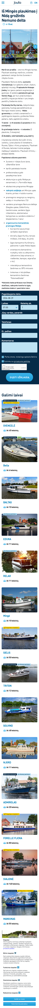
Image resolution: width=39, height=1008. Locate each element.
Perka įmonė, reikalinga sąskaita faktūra (21, 357)
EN (35, 2)
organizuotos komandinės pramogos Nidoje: (17, 224)
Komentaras (8, 340)
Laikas (5, 303)
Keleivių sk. (26, 303)
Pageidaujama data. (11, 294)
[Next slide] (35, 47)
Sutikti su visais (19, 999)
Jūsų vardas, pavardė (12, 312)
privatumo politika (22, 361)
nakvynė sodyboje (13, 190)
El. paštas (6, 331)
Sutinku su (17, 361)
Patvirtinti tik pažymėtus (19, 1004)
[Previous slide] (4, 47)
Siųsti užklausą (19, 377)
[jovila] (17, 2)
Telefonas (6, 322)
